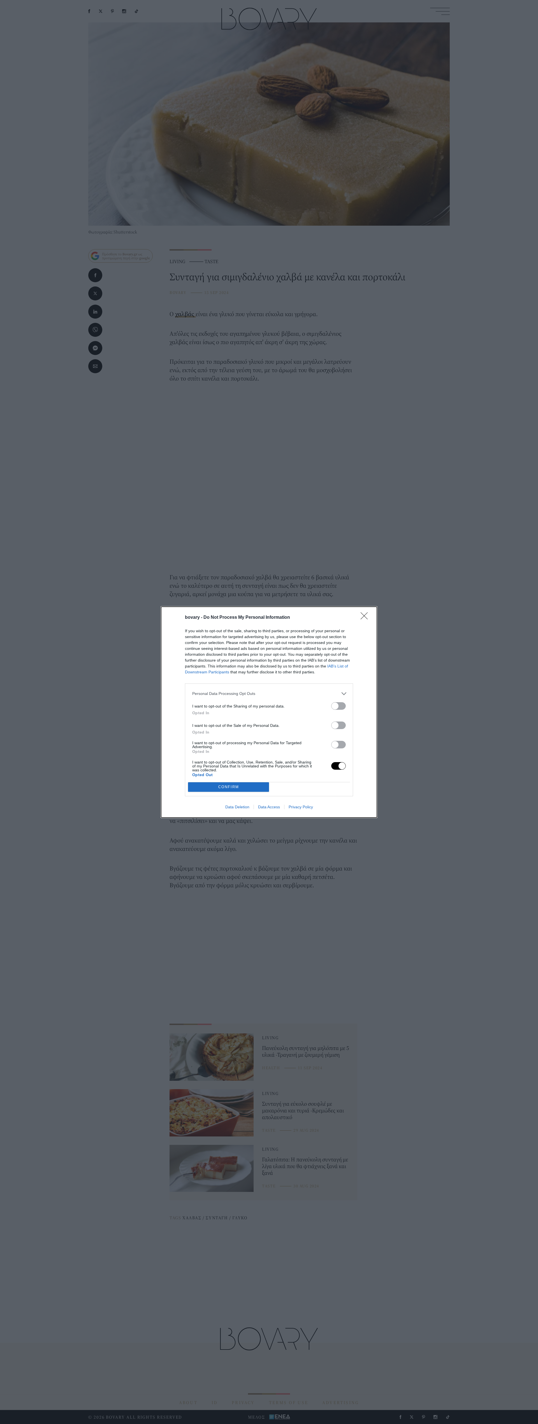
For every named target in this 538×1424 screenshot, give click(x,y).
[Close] (366, 617)
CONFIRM (228, 787)
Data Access (269, 807)
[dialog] (269, 712)
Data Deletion (237, 807)
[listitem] (269, 694)
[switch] (338, 706)
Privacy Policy (301, 807)
